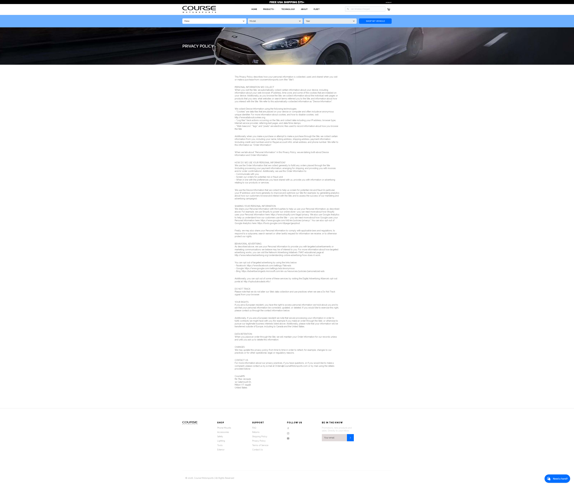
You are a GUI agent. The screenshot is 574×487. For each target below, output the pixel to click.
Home (254, 9)
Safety (220, 436)
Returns (255, 432)
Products (268, 9)
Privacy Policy (259, 441)
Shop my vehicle (375, 21)
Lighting (221, 441)
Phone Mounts (224, 428)
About (304, 9)
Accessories (223, 432)
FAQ (254, 428)
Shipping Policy (259, 436)
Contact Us (257, 449)
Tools (220, 445)
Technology (288, 9)
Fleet (317, 9)
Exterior (221, 449)
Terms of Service (260, 445)
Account (389, 2)
